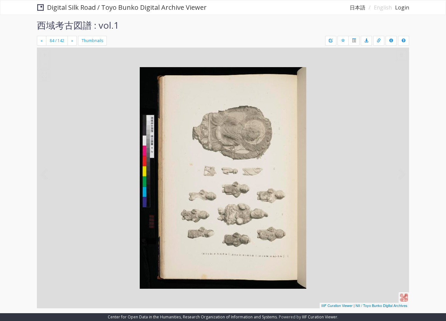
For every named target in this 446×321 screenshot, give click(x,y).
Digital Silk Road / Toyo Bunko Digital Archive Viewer (127, 7)
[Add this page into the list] (343, 41)
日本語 (357, 7)
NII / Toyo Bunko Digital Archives (381, 305)
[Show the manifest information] (391, 41)
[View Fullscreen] (44, 75)
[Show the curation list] (353, 41)
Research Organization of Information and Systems (230, 317)
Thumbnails (92, 40)
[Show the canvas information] (378, 41)
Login (402, 7)
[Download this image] (366, 41)
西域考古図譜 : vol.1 (78, 25)
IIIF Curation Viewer (337, 305)
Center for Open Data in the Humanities (144, 317)
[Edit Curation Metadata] (330, 41)
